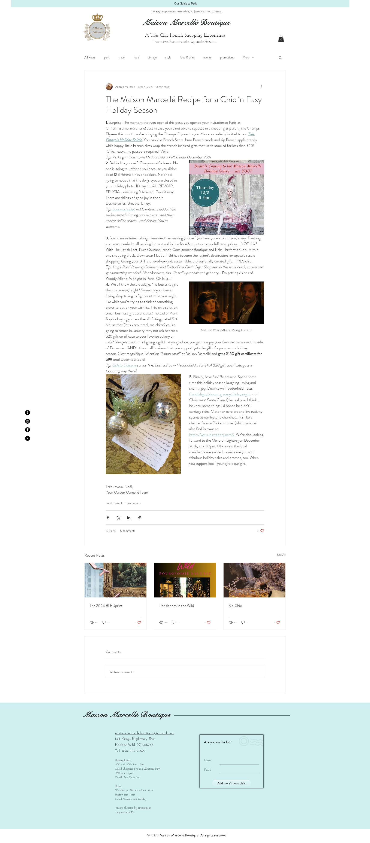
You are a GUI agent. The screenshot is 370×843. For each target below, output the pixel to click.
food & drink (187, 57)
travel (121, 57)
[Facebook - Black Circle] (27, 429)
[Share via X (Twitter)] (118, 517)
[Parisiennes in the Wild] (185, 580)
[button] (281, 38)
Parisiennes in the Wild (176, 605)
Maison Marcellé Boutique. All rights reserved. (194, 835)
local (136, 57)
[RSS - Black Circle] (27, 438)
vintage (152, 57)
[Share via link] (139, 517)
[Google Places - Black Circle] (27, 412)
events (207, 57)
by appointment (142, 808)
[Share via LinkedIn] (129, 517)
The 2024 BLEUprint (106, 605)
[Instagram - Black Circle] (27, 421)
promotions (227, 57)
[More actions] (261, 86)
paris (107, 57)
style (168, 57)
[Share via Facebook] (108, 517)
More (246, 57)
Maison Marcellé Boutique (127, 715)
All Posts (89, 57)
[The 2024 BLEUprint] (115, 580)
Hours (218, 11)
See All (281, 555)
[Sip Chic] (254, 580)
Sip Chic (235, 605)
